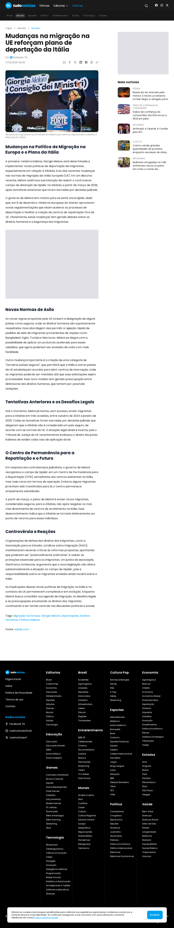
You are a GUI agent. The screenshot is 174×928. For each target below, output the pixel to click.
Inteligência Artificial (56, 869)
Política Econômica (120, 844)
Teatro (81, 770)
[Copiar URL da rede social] (97, 62)
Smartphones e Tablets (58, 885)
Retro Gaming (53, 819)
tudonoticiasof (18, 737)
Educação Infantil (55, 745)
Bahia (145, 770)
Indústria (50, 795)
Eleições (114, 823)
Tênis (113, 786)
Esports (50, 783)
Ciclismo (114, 737)
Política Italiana (29, 620)
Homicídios (84, 696)
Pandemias (84, 840)
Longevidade (149, 831)
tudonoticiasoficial (21, 730)
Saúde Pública (149, 848)
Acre (144, 761)
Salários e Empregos (153, 736)
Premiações (84, 761)
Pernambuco (149, 782)
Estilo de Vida (149, 823)
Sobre (8, 686)
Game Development (56, 787)
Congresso (116, 815)
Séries (113, 696)
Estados (50, 704)
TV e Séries (83, 774)
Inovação (51, 865)
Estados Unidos (86, 819)
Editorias (53, 672)
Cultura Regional (87, 815)
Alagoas (146, 766)
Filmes (113, 683)
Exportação (148, 704)
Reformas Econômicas (122, 856)
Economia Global (151, 696)
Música (82, 757)
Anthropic (138, 125)
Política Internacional (121, 848)
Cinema (82, 745)
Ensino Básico (53, 753)
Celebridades (85, 741)
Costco (137, 141)
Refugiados (84, 844)
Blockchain (52, 844)
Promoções (52, 811)
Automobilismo (118, 725)
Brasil (10, 15)
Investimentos (149, 724)
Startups (50, 893)
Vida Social (84, 778)
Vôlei (112, 794)
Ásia (80, 799)
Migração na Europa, (27, 616)
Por (16, 57)
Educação (51, 692)
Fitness (145, 827)
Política (44, 15)
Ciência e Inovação (56, 852)
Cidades (82, 687)
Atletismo (115, 721)
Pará (144, 774)
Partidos (114, 840)
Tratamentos (149, 852)
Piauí (144, 786)
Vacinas (146, 856)
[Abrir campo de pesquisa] (146, 6)
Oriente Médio (85, 835)
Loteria (81, 708)
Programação (53, 873)
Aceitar (155, 915)
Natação (114, 774)
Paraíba (146, 778)
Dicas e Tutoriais (54, 778)
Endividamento (150, 700)
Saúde (75, 15)
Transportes (84, 720)
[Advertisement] (51, 264)
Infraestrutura (85, 704)
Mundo (20, 15)
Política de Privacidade (46, 917)
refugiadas (139, 158)
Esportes (32, 15)
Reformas (115, 852)
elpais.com (21, 629)
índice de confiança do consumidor (145, 106)
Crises (81, 807)
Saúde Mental (149, 844)
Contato (10, 706)
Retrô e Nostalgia (55, 815)
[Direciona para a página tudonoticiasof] (167, 5)
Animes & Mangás (119, 679)
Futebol (114, 749)
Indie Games (52, 791)
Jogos (113, 761)
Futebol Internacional (121, 753)
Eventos (82, 753)
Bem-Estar (147, 811)
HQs (112, 687)
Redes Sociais (53, 877)
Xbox (48, 827)
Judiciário (115, 831)
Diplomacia (116, 819)
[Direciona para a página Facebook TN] (156, 5)
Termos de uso (14, 699)
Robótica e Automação (58, 881)
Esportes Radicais (119, 741)
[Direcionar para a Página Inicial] (20, 5)
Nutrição (146, 840)
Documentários (86, 749)
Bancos (146, 683)
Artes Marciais (117, 717)
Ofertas (77, 6)
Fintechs (146, 708)
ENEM (48, 749)
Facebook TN (17, 724)
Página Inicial (13, 679)
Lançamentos (53, 799)
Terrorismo (83, 848)
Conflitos (83, 803)
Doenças (147, 815)
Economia (51, 687)
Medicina (147, 835)
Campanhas (117, 811)
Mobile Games (53, 803)
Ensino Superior (54, 757)
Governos (115, 827)
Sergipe (146, 794)
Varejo (145, 744)
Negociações (85, 831)
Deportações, (70, 616)
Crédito (146, 687)
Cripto (49, 857)
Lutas (113, 770)
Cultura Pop (52, 683)
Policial (81, 712)
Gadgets (50, 861)
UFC (112, 790)
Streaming (51, 823)
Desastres (83, 692)
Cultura (82, 811)
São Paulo (147, 790)
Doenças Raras (150, 819)
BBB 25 (81, 737)
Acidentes (83, 679)
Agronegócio (85, 683)
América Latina (86, 795)
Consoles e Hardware (57, 774)
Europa (36, 28)
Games (103, 15)
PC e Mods (51, 807)
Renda (145, 732)
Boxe (112, 733)
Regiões (82, 716)
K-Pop (113, 692)
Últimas (44, 6)
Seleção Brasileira (119, 782)
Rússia (136, 88)
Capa (8, 28)
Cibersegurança (54, 848)
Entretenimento (60, 15)
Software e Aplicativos (57, 889)
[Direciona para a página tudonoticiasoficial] (161, 5)
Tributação (148, 740)
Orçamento (116, 835)
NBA (112, 778)
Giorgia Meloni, (51, 616)
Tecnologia (89, 15)
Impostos (147, 712)
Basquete (115, 729)
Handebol (115, 757)
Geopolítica (84, 827)
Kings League (117, 766)
